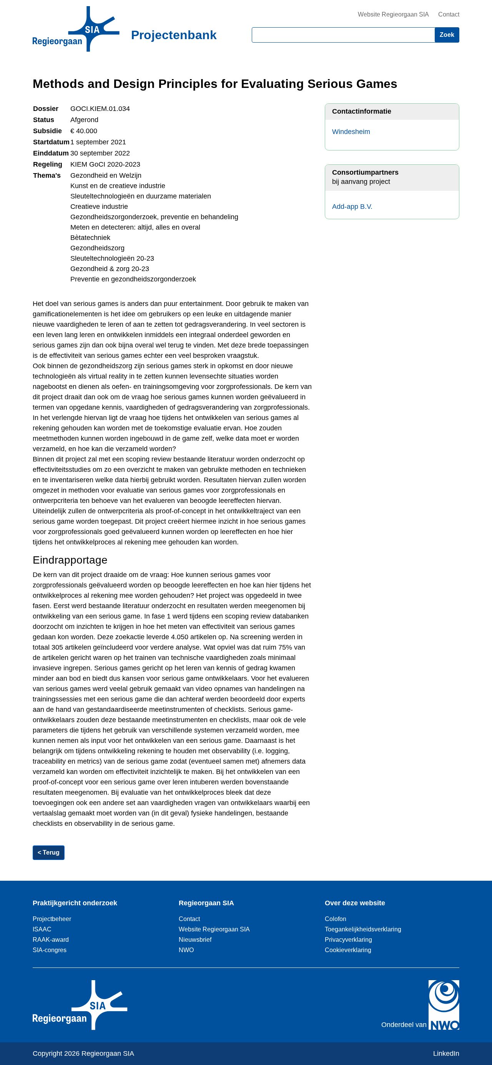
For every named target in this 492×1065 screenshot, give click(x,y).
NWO (186, 949)
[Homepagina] (76, 29)
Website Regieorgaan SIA (393, 14)
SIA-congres (49, 949)
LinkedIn (446, 1053)
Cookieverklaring (348, 949)
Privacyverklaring (348, 939)
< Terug (49, 852)
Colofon (335, 918)
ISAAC (42, 929)
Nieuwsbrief (195, 939)
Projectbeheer (52, 918)
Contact (448, 14)
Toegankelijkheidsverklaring (363, 929)
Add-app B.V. (352, 206)
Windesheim (351, 132)
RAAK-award (51, 939)
